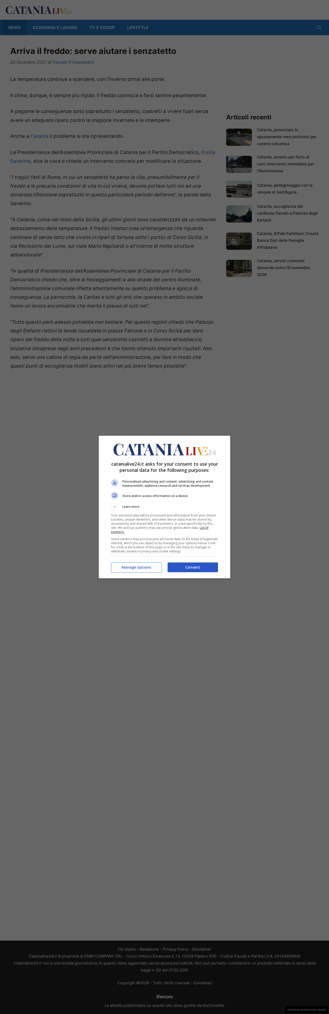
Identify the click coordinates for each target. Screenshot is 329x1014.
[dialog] (164, 507)
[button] (164, 506)
